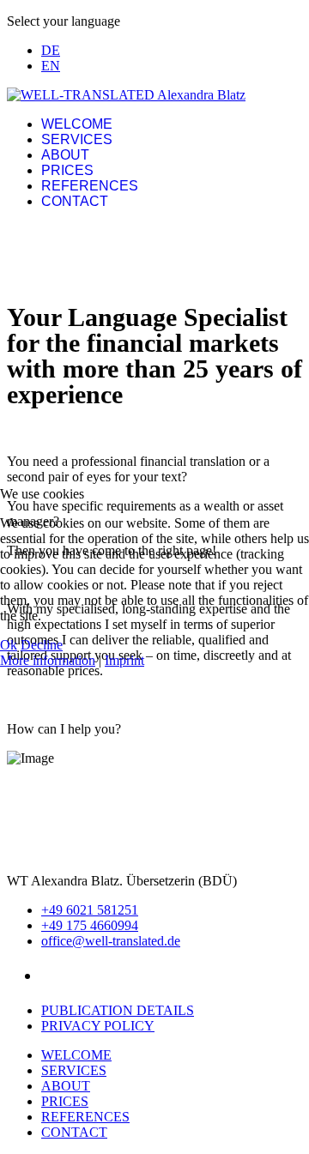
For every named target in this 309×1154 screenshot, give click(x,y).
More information (47, 660)
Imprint (124, 660)
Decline (42, 644)
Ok (8, 644)
